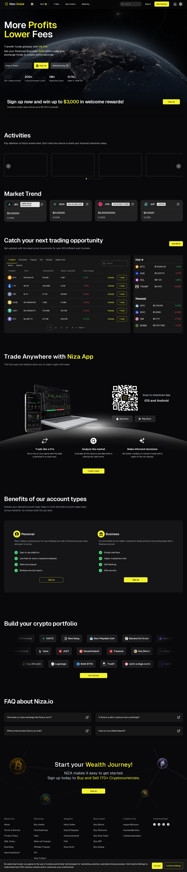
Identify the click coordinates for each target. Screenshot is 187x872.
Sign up (51, 580)
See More (176, 244)
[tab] (12, 260)
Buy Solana (99, 847)
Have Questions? (12, 852)
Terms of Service (12, 830)
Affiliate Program (42, 847)
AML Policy (9, 841)
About (7, 824)
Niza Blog (8, 847)
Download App (59, 66)
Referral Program (42, 841)
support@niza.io (131, 824)
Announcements (71, 836)
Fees (36, 836)
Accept (157, 866)
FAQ (66, 841)
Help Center (69, 824)
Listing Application (132, 836)
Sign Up (171, 102)
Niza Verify (69, 847)
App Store (123, 419)
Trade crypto (93, 471)
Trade (122, 278)
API (35, 852)
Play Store (146, 419)
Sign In (148, 4)
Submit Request (71, 830)
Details (111, 278)
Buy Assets (39, 824)
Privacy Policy (11, 836)
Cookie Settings (173, 866)
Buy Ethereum (100, 830)
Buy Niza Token (101, 836)
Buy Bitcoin (99, 824)
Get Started (161, 4)
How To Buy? (40, 858)
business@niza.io (131, 830)
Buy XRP (98, 841)
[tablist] (67, 263)
